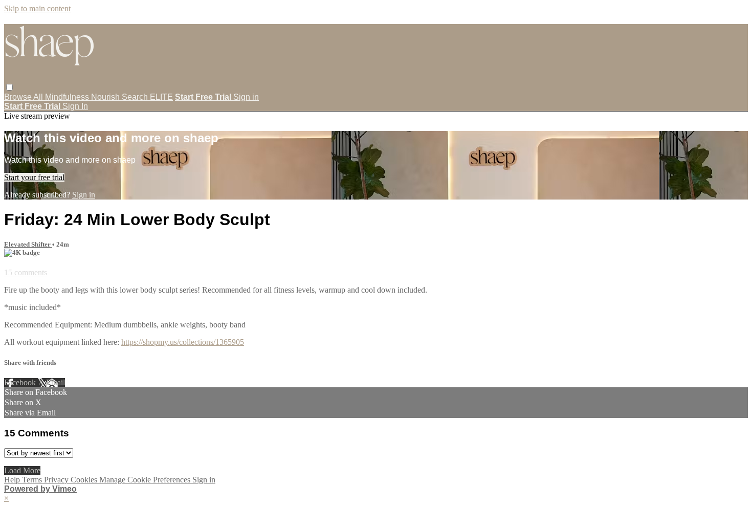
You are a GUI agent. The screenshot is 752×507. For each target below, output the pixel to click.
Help (13, 479)
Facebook (21, 382)
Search (136, 97)
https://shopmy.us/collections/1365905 (182, 342)
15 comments (25, 272)
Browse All (24, 97)
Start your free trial (34, 177)
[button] (9, 87)
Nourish (106, 97)
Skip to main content (37, 8)
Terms (33, 479)
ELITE (161, 97)
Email (55, 382)
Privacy (57, 479)
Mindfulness (68, 97)
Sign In (75, 106)
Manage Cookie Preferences (145, 479)
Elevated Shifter (28, 244)
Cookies (85, 479)
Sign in (246, 97)
